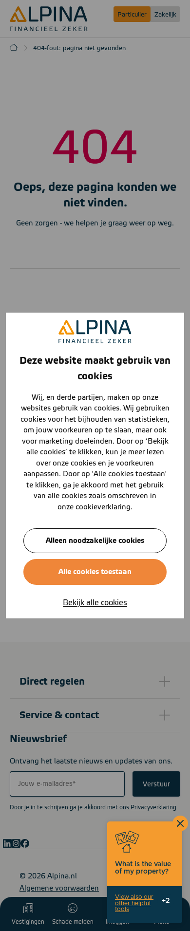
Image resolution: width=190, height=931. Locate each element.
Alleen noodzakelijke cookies (95, 541)
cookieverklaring (103, 507)
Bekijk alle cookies (95, 602)
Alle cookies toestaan (95, 572)
